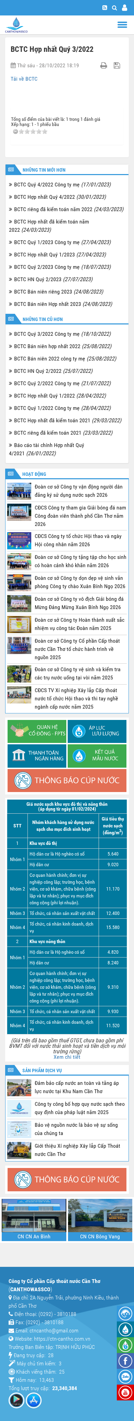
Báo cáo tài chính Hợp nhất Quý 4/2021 (46, 449)
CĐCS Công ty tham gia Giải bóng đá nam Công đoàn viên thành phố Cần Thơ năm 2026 (80, 515)
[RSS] (105, 7)
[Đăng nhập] (124, 7)
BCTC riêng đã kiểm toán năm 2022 (68, 209)
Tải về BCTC (24, 79)
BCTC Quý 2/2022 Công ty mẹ (62, 383)
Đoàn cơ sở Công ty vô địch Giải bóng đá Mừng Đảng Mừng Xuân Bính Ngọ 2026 (79, 603)
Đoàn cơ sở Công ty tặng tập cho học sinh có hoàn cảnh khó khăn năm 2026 (80, 561)
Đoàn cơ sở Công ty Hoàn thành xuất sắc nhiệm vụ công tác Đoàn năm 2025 (79, 624)
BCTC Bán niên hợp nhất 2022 (62, 346)
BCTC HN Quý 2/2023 (53, 279)
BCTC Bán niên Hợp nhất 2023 (63, 304)
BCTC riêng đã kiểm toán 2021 (63, 432)
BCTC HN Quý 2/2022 (53, 371)
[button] (114, 7)
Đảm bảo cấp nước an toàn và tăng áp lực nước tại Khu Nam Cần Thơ (77, 1087)
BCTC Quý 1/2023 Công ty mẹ (62, 242)
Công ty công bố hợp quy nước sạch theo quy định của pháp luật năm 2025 (80, 1108)
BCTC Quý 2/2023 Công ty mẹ (62, 267)
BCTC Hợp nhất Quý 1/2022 (60, 395)
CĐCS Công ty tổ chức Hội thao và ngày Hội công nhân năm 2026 (78, 540)
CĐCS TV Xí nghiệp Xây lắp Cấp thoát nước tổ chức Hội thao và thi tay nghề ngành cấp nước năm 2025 (76, 698)
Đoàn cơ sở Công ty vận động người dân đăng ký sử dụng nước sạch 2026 (79, 490)
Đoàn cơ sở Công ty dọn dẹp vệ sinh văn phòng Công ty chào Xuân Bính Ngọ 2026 (80, 582)
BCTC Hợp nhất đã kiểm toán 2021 (67, 420)
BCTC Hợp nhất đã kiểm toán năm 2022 (49, 225)
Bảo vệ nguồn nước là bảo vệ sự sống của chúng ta (76, 1129)
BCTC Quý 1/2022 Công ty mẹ (62, 408)
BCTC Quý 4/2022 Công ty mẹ (62, 184)
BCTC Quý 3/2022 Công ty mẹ (62, 334)
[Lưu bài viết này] (118, 65)
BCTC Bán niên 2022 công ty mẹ (65, 358)
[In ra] (104, 65)
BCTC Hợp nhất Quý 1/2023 (60, 254)
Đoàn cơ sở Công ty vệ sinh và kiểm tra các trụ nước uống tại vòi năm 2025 (78, 673)
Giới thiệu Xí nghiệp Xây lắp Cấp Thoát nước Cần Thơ (77, 1150)
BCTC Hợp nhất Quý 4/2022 (60, 197)
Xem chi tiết (67, 1057)
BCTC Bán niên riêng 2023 (58, 291)
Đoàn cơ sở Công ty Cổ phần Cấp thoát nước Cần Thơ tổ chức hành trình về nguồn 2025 (77, 649)
